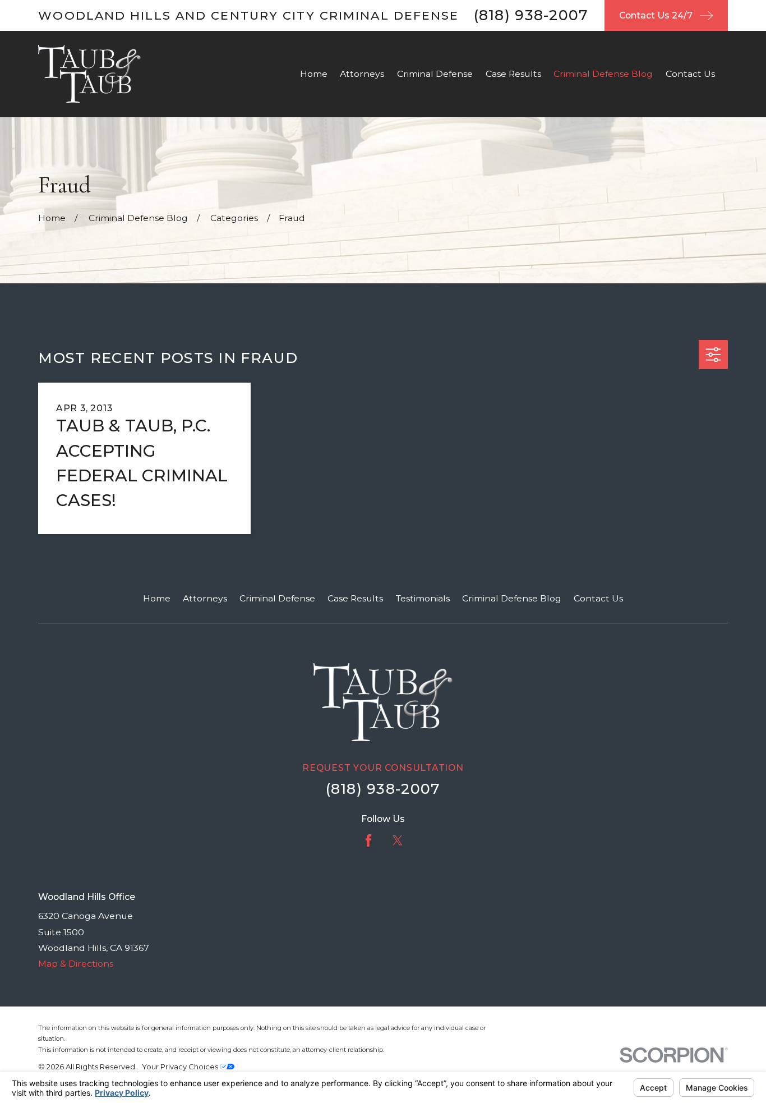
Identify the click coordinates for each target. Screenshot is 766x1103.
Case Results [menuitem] (513, 73)
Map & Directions (75, 963)
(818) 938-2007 (531, 15)
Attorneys (205, 598)
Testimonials (423, 598)
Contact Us (598, 598)
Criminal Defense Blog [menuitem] (603, 73)
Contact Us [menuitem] (690, 73)
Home (156, 598)
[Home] (89, 74)
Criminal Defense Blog (511, 598)
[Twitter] (397, 840)
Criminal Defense (277, 598)
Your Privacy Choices (181, 1066)
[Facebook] (368, 840)
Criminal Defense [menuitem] (435, 73)
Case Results (355, 598)
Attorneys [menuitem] (362, 73)
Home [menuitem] (313, 73)
